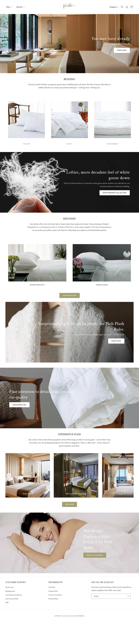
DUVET (69, 144)
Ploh (68, 616)
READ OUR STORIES (95, 555)
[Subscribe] (128, 596)
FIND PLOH (122, 50)
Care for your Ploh (11, 599)
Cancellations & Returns (13, 595)
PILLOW (26, 144)
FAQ (6, 602)
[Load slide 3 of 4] (71, 71)
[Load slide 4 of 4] (74, 71)
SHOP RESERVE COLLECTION (115, 193)
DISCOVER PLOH (19, 405)
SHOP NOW (116, 341)
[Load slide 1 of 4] (64, 71)
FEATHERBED (112, 144)
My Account (9, 587)
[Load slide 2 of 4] (68, 71)
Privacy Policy (53, 599)
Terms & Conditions (55, 595)
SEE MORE (69, 504)
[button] (122, 7)
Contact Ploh (53, 591)
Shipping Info (10, 591)
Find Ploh (51, 587)
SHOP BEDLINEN (69, 295)
